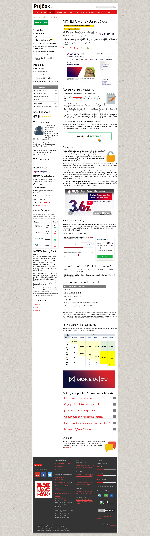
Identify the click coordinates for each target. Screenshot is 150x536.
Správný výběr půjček (61, 482)
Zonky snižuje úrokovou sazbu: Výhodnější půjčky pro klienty (85, 466)
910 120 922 (63, 500)
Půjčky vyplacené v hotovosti (63, 463)
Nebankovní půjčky (60, 470)
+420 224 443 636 (44, 202)
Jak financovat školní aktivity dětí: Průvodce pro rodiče (84, 492)
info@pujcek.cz (63, 498)
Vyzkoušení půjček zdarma (63, 486)
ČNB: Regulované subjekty (63, 493)
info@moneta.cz (43, 205)
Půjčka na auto (59, 489)
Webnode (113, 525)
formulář (69, 447)
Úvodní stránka (37, 17)
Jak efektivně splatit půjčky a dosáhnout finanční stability (84, 475)
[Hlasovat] (106, 475)
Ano (98, 466)
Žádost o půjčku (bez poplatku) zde (75, 48)
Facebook (38, 304)
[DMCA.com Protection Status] (106, 512)
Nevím (99, 480)
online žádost (77, 97)
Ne (98, 473)
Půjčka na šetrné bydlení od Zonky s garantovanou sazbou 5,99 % (84, 501)
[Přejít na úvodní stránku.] (43, 9)
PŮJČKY (45, 17)
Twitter (37, 307)
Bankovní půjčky (60, 466)
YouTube (37, 310)
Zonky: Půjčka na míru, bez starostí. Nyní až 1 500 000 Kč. (85, 483)
